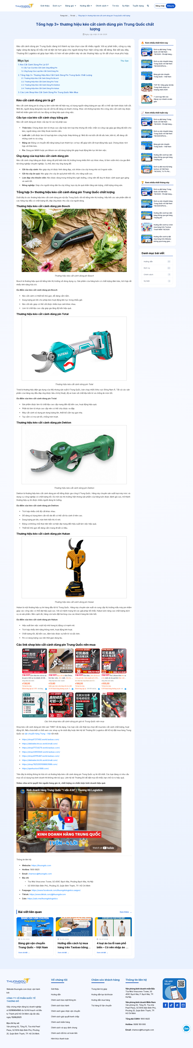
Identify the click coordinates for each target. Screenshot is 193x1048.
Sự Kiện (125, 6)
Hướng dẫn (85, 6)
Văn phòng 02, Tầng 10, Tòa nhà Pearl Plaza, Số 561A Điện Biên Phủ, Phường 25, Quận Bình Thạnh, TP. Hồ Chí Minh (141, 1007)
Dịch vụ (56, 6)
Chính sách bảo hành (60, 1005)
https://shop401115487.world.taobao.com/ (40, 756)
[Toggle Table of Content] (124, 60)
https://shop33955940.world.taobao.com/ (41, 752)
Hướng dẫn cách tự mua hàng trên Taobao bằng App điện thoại (73, 947)
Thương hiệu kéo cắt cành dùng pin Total (41, 82)
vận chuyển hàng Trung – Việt (37, 733)
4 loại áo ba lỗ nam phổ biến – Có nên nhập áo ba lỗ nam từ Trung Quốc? (113, 947)
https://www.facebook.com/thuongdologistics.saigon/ (56, 890)
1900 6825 (138, 1019)
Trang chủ (63, 16)
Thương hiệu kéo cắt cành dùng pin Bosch (41, 78)
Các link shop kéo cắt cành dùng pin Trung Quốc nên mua (49, 92)
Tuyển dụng (138, 6)
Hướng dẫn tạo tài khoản (102, 994)
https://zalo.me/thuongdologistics (42, 898)
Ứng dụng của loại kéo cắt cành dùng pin (41, 71)
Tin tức (115, 6)
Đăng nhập (160, 6)
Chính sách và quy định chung (64, 1027)
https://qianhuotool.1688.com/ (35, 768)
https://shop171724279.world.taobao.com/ (41, 747)
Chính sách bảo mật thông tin (63, 1000)
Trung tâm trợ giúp (99, 989)
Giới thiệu (44, 6)
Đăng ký (170, 6)
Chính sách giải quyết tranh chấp (65, 1016)
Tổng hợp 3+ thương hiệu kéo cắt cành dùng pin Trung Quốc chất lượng (56, 75)
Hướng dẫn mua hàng (100, 1000)
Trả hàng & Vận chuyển (101, 1005)
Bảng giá (69, 6)
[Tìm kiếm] (148, 5)
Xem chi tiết (24, 953)
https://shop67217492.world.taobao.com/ (40, 739)
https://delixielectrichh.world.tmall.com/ (40, 760)
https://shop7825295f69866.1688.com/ (39, 764)
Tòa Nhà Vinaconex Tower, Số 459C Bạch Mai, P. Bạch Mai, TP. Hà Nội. (140, 993)
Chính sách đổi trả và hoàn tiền (64, 1033)
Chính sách (101, 6)
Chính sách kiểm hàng (60, 1022)
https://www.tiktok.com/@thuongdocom (48, 894)
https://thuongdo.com (41, 865)
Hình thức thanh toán (60, 1038)
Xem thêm (126, 912)
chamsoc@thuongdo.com (40, 873)
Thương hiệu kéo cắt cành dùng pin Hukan (42, 88)
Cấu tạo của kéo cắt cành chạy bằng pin (40, 68)
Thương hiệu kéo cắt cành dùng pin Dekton (42, 85)
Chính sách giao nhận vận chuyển (65, 1011)
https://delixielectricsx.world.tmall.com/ (40, 743)
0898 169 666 (136, 1024)
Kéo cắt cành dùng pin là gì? (34, 64)
